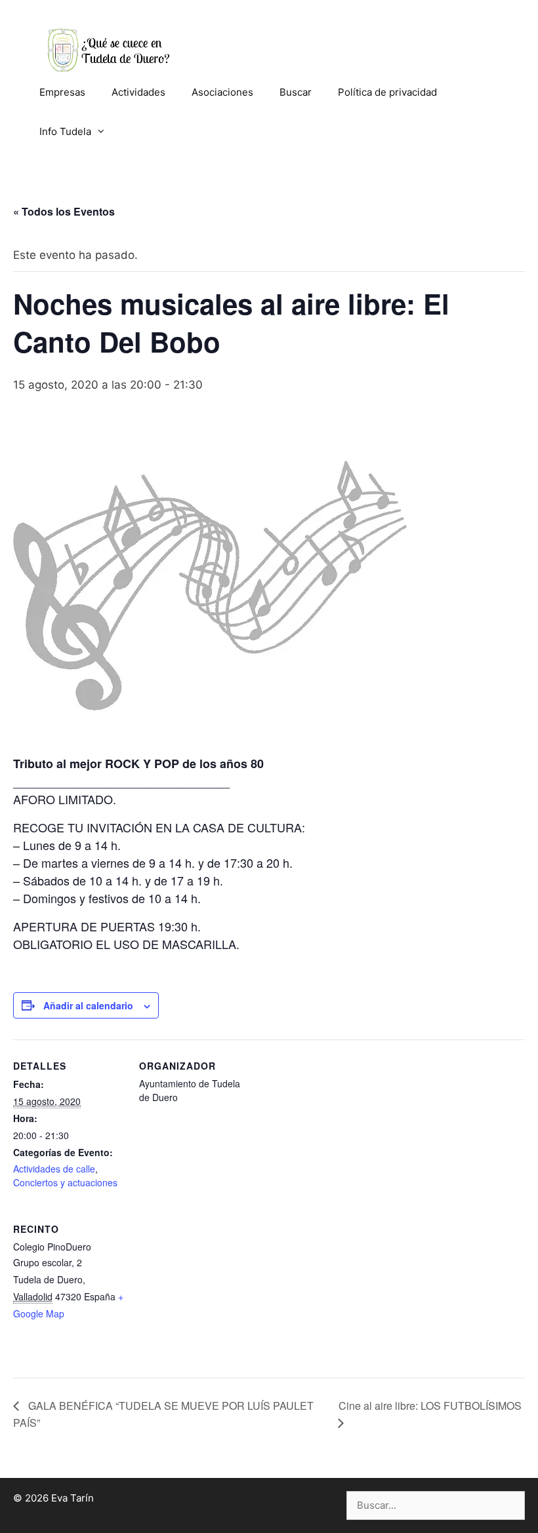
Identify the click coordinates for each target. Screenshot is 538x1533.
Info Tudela (65, 131)
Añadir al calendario (88, 1005)
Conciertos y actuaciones (65, 1182)
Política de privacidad (387, 92)
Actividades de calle (54, 1168)
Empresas (62, 92)
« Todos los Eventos (64, 211)
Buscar (295, 92)
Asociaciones (222, 92)
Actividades (138, 92)
